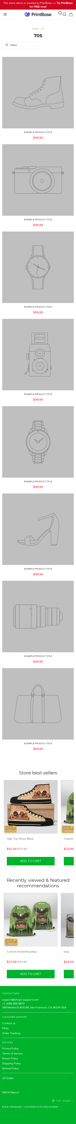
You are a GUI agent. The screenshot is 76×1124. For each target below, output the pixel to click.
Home (35, 29)
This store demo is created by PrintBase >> (38, 4)
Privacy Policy (10, 1048)
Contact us (8, 1023)
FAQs (5, 1028)
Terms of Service (12, 1053)
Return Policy (10, 1058)
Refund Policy (10, 1068)
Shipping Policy (11, 1063)
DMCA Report (10, 1092)
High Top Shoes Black (20, 838)
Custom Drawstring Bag (21, 951)
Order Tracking (11, 1033)
